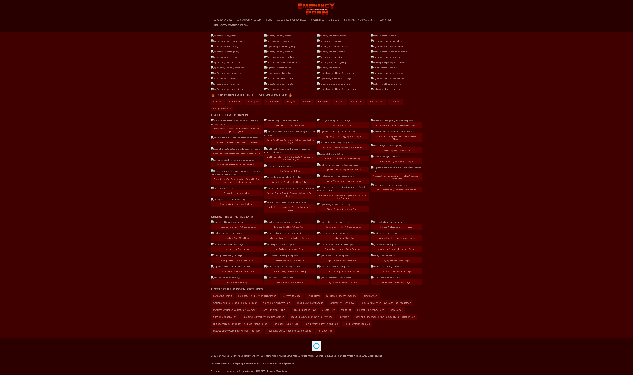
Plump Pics (357, 101)
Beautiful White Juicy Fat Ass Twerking (311, 316)
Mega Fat (346, 309)
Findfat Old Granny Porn (370, 309)
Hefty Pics (323, 101)
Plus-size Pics (376, 101)
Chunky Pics (273, 101)
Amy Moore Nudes (372, 355)
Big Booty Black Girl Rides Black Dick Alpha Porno (240, 323)
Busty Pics (234, 101)
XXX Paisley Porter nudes (300, 355)
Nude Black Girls (222, 20)
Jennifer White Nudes (349, 355)
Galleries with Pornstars (325, 20)
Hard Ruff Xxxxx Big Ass (275, 309)
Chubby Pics (253, 101)
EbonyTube (385, 20)
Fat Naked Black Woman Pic (341, 295)
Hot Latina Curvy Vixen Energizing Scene (289, 330)
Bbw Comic (396, 309)
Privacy (271, 371)
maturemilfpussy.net (283, 363)
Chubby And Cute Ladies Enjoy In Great (235, 302)
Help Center (248, 371)
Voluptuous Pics (222, 108)
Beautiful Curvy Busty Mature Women (263, 316)
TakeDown (282, 371)
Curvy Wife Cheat (291, 295)
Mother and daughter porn (244, 355)
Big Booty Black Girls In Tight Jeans (257, 295)
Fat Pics (307, 101)
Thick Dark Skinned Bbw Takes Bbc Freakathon (385, 302)
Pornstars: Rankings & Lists (359, 20)
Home (269, 20)
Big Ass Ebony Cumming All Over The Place (237, 330)
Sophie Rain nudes (326, 355)
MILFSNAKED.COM (220, 363)
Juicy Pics (340, 101)
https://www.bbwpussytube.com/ (231, 25)
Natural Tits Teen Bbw (341, 302)
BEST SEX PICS (263, 363)
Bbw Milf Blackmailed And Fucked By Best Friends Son (385, 316)
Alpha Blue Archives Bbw (276, 302)
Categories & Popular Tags (291, 20)
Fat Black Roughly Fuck (285, 323)
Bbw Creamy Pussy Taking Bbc (321, 323)
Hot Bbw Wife (324, 330)
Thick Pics (395, 101)
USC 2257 (260, 371)
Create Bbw (328, 309)
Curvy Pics (291, 101)
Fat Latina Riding (222, 295)
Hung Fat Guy (370, 295)
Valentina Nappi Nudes (273, 355)
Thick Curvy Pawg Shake (310, 302)
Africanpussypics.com (249, 20)
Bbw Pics (218, 101)
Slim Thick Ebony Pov (224, 316)
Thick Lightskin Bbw (305, 309)
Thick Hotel (314, 295)
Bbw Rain (344, 316)
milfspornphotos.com (243, 363)
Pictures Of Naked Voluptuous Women (234, 309)
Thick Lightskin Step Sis (357, 323)
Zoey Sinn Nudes (220, 355)
